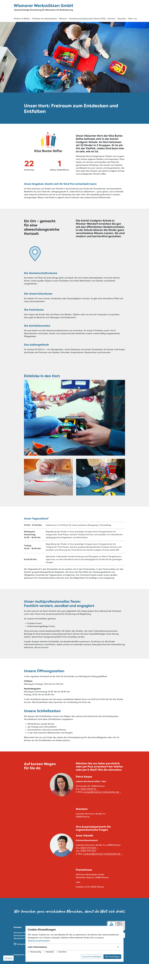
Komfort (62, 952)
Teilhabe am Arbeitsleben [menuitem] (44, 18)
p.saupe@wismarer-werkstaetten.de (101, 792)
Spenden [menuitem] (122, 18)
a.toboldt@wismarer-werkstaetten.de (102, 854)
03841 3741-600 (88, 848)
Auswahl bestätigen (92, 956)
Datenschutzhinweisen (39, 940)
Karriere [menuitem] (111, 18)
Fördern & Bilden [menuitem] (22, 18)
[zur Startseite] (43, 7)
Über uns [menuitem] (132, 18)
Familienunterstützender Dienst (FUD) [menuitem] (87, 18)
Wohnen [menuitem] (63, 18)
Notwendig (35, 952)
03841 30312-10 (88, 789)
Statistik (50, 952)
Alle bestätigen (112, 956)
